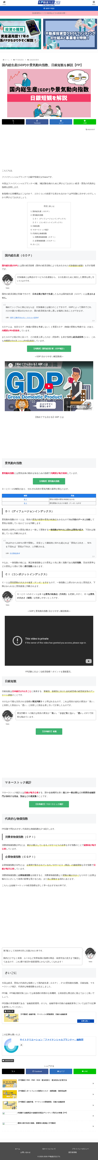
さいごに (36, 244)
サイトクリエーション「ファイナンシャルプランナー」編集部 (51, 1039)
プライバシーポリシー (80, 1149)
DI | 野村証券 (14, 553)
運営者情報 (72, 1152)
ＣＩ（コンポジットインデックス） (49, 222)
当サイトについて (49, 1149)
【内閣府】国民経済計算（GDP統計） (49, 349)
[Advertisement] (49, 149)
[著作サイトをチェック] (21, 1044)
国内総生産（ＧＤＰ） (41, 211)
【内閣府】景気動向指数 (49, 481)
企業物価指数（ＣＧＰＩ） (45, 241)
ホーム (17, 1149)
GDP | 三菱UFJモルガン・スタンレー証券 (23, 317)
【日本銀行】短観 (49, 731)
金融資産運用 (9, 1060)
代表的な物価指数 (40, 233)
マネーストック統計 (41, 230)
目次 (46, 206)
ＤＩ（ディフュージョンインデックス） (51, 219)
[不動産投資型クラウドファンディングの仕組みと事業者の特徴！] (70, 34)
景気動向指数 (38, 215)
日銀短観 (36, 226)
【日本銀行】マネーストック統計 (49, 804)
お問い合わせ (25, 1152)
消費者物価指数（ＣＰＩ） (45, 237)
